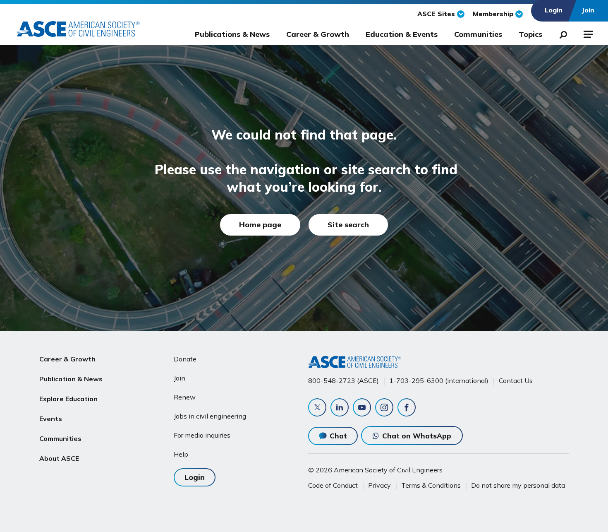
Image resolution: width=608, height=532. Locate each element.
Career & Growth (317, 34)
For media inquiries (202, 435)
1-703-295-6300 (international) (438, 380)
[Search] (561, 33)
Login (194, 477)
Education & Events (402, 34)
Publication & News (71, 379)
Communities (478, 34)
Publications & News (232, 34)
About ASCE (59, 458)
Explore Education (68, 399)
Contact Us (516, 380)
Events (50, 418)
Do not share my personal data (518, 485)
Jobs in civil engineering (210, 416)
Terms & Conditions (431, 485)
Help (181, 454)
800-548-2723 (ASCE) (343, 380)
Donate (185, 359)
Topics (530, 34)
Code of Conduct (333, 485)
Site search (348, 224)
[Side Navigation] (587, 33)
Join (179, 378)
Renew (185, 397)
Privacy (379, 485)
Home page (260, 224)
